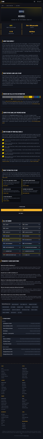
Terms (23, 415)
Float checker (3, 404)
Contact (23, 418)
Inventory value (4, 403)
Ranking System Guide (33, 304)
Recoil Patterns (35, 307)
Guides (2, 418)
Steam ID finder (25, 377)
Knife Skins (24, 385)
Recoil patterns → (26, 185)
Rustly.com (24, 428)
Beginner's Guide (20, 307)
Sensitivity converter (4, 417)
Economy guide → (6, 193)
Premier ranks (24, 374)
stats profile (4, 177)
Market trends (3, 401)
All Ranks (21, 210)
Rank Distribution (9, 5)
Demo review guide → (26, 193)
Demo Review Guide (6, 307)
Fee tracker (3, 409)
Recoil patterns (24, 404)
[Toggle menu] (34, 1)
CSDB (3, 1)
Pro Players (3, 390)
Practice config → (6, 200)
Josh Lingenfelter (22, 17)
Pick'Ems (2, 393)
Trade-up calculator (4, 406)
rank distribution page (36, 103)
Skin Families (24, 393)
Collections (24, 390)
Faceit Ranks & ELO (23, 304)
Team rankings (4, 388)
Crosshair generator (4, 415)
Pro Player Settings (25, 309)
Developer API (3, 374)
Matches (2, 384)
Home (3, 5)
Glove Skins (24, 387)
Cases (23, 388)
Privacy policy (24, 414)
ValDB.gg (23, 426)
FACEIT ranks (24, 376)
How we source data (5, 369)
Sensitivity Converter (16, 309)
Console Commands (6, 312)
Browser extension (4, 376)
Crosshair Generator (6, 309)
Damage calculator (25, 403)
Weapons (23, 401)
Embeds (2, 377)
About (2, 368)
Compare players (25, 371)
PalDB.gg (23, 425)
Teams (2, 385)
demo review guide (34, 161)
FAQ (2, 423)
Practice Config (34, 309)
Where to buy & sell (4, 407)
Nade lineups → (6, 185)
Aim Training (13, 307)
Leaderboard (24, 369)
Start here (3, 420)
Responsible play (25, 417)
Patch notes (24, 406)
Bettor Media (26, 435)
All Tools (20, 312)
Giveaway (3, 425)
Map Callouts (13, 312)
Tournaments (3, 387)
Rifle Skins (24, 384)
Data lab (2, 371)
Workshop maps (25, 407)
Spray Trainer (27, 307)
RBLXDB (23, 423)
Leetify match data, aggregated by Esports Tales (14, 101)
